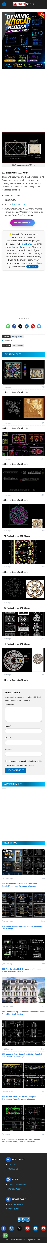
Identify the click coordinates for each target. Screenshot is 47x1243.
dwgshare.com (18, 204)
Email (8, 738)
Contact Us (13, 1169)
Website (8, 749)
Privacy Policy (14, 1189)
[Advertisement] (23, 97)
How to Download (16, 1204)
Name (8, 726)
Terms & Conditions (17, 1184)
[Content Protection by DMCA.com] (23, 1220)
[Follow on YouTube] (43, 1228)
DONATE (32, 266)
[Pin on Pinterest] (33, 326)
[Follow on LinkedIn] (35, 1228)
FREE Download (22, 222)
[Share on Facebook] (14, 326)
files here (26, 243)
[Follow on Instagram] (11, 1228)
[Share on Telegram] (39, 326)
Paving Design (17, 337)
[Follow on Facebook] (3, 1228)
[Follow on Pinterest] (27, 1228)
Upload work (13, 1209)
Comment (9, 705)
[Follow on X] (19, 1228)
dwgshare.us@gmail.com (19, 247)
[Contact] (5, 1235)
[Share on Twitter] (27, 326)
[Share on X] (20, 326)
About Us (12, 1164)
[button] (4, 4)
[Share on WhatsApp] (8, 326)
